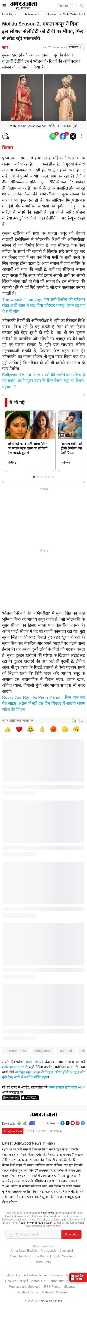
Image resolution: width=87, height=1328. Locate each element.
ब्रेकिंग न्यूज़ (41, 1077)
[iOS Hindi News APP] (30, 1097)
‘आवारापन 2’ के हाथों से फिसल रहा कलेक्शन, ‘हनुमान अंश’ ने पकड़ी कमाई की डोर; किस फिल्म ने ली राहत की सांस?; (43, 1160)
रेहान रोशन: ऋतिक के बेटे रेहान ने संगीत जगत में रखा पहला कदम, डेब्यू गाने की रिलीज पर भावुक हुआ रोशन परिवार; (43, 1197)
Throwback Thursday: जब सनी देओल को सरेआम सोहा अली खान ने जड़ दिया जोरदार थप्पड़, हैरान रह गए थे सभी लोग (43, 305)
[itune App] (25, 1122)
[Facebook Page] (62, 1122)
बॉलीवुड (12, 462)
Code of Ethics (28, 1292)
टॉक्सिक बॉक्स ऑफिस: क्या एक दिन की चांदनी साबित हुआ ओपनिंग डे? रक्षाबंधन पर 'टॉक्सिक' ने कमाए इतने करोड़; (42, 1170)
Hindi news (47, 1212)
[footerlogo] (43, 1115)
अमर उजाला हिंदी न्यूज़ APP (67, 1087)
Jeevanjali (66, 1250)
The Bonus (41, 1256)
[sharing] (81, 136)
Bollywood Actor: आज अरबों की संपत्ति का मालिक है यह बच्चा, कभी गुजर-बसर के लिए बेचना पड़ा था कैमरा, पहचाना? (43, 381)
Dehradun (56, 1131)
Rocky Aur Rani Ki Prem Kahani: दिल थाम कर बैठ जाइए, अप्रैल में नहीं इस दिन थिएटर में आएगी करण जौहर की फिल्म (43, 703)
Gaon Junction (20, 1256)
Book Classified (63, 1256)
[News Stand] (32, 1122)
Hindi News (9, 14)
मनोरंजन (73, 47)
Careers (57, 1275)
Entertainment (30, 14)
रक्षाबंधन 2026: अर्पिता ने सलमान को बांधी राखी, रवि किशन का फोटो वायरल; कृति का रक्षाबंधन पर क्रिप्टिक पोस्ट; (41, 1186)
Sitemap (69, 1286)
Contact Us (37, 1280)
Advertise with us (36, 1275)
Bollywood (51, 14)
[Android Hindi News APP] (11, 1097)
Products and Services (24, 1286)
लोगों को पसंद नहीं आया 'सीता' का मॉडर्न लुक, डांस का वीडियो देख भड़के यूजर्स (28, 448)
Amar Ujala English (24, 1250)
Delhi (29, 1131)
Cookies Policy (15, 1280)
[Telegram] (83, 1122)
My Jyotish (48, 1250)
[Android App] (19, 1122)
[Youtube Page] (73, 1122)
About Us (13, 1275)
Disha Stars (43, 1261)
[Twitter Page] (67, 1122)
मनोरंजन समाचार (13, 1067)
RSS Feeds (52, 1286)
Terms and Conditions (64, 1280)
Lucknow (40, 1131)
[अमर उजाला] (23, 9)
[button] (34, 477)
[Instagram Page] (78, 1122)
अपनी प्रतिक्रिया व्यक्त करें (18, 720)
